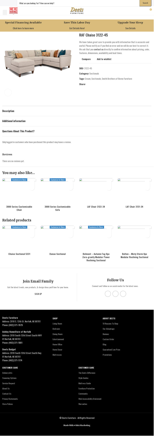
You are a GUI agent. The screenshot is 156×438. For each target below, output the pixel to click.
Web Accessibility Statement (89, 398)
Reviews (106, 334)
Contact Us (6, 393)
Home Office (57, 344)
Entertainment (58, 339)
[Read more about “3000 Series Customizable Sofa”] (70, 187)
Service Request (8, 383)
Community (82, 393)
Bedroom (56, 328)
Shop (55, 318)
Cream (87, 78)
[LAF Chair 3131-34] (134, 191)
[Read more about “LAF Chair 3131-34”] (147, 187)
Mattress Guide (84, 383)
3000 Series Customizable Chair (19, 208)
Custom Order (108, 339)
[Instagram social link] (12, 3)
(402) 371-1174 (15, 360)
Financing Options (9, 378)
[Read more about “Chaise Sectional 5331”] (32, 235)
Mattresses (57, 354)
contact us (98, 49)
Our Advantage (108, 328)
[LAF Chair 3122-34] (96, 191)
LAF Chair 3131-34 (134, 206)
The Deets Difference (86, 372)
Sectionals (94, 73)
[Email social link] (95, 84)
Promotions (107, 354)
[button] (5, 12)
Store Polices (7, 404)
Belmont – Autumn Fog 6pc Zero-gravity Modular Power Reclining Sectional (96, 257)
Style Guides (83, 378)
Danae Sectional (58, 253)
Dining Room (57, 334)
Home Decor (57, 349)
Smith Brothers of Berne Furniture (117, 78)
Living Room (57, 323)
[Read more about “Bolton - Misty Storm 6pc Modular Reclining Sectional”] (147, 235)
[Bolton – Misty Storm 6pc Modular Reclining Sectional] (134, 238)
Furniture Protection (86, 388)
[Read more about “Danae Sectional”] (70, 235)
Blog (104, 344)
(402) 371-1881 (15, 342)
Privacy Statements (10, 398)
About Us (6, 388)
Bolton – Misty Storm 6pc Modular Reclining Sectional (134, 255)
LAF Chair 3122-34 (96, 206)
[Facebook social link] (4, 3)
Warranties (82, 404)
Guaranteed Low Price (111, 349)
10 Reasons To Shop (110, 323)
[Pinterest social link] (98, 84)
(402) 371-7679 (16, 325)
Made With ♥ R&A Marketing (76, 425)
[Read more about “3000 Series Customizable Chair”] (32, 187)
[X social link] (8, 3)
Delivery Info (7, 372)
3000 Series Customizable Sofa (58, 208)
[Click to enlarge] (8, 92)
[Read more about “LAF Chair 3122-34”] (109, 187)
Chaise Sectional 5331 (19, 253)
